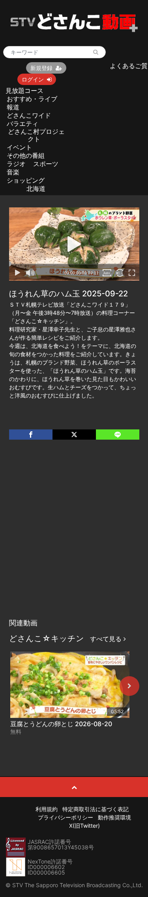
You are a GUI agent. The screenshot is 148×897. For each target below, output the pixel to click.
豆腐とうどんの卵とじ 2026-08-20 (61, 724)
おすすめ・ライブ (32, 99)
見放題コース (24, 90)
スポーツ (45, 164)
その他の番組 (26, 155)
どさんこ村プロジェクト (36, 135)
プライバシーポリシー (65, 817)
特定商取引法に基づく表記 (95, 809)
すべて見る (107, 639)
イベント (19, 147)
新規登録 (41, 68)
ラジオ (16, 164)
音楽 (13, 172)
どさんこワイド (29, 115)
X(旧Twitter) (84, 825)
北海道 (35, 188)
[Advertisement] (74, 537)
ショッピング (26, 180)
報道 (13, 107)
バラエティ (22, 124)
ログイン (33, 79)
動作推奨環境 (114, 817)
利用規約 (47, 809)
